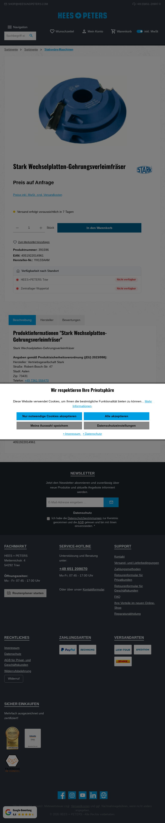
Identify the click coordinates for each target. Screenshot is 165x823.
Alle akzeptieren (116, 416)
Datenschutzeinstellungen (116, 425)
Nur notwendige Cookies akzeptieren (49, 416)
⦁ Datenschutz (92, 433)
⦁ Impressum (72, 433)
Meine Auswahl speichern (49, 425)
